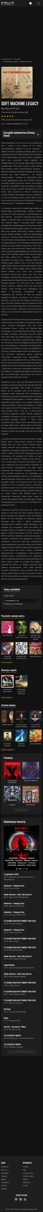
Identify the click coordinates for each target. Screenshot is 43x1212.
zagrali (3, 1179)
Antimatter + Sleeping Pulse (14, 885)
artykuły (4, 1185)
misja (24, 1170)
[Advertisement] (21, 31)
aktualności (5, 1167)
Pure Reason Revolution (12, 781)
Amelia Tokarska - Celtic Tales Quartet (18, 894)
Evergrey (12, 805)
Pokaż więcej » (7, 662)
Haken (6, 1018)
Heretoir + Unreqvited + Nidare (15, 1026)
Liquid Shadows (9, 965)
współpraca (27, 1182)
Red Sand (7, 1009)
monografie (5, 1182)
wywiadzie (22, 462)
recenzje (4, 1176)
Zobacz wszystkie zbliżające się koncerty (21, 1051)
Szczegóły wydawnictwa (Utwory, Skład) (19, 134)
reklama (25, 1179)
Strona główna (6, 59)
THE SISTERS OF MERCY (12, 1035)
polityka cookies (28, 1176)
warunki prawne (28, 1173)
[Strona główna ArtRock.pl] (7, 3)
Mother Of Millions (31, 780)
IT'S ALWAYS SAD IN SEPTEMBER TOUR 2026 (20, 920)
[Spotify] (20, 1199)
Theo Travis (22, 271)
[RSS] (25, 1199)
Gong (39, 197)
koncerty (4, 1170)
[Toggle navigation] (39, 3)
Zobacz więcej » (7, 750)
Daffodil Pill (30, 805)
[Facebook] (16, 1199)
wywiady (4, 1189)
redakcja (25, 1167)
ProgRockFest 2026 (11, 874)
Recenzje (17, 59)
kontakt (25, 1185)
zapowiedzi (5, 1173)
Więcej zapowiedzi (21, 810)
